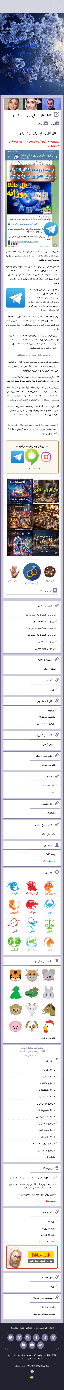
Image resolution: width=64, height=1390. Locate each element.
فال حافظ (51, 1221)
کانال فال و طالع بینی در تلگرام (32, 115)
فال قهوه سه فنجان (47, 716)
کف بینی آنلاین (49, 744)
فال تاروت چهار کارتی (46, 1103)
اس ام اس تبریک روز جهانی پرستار (40, 628)
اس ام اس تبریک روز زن (45, 648)
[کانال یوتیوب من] (32, 1345)
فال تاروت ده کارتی (47, 1130)
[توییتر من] (10, 1338)
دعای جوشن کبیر (48, 785)
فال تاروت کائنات (47, 1083)
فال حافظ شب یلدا (47, 1235)
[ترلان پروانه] (32, 105)
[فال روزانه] (20, 492)
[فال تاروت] (46, 492)
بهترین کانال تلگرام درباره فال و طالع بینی (20, 45)
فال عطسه (50, 1286)
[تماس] (19, 1338)
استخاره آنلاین (49, 668)
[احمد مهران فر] (51, 105)
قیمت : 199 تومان (32, 1052)
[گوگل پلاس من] (40, 1345)
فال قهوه (51, 710)
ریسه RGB (50, 854)
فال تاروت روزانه (48, 1069)
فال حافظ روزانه (48, 1228)
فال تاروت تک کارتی (46, 1090)
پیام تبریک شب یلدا (47, 1241)
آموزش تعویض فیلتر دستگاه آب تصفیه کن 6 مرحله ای (32, 1177)
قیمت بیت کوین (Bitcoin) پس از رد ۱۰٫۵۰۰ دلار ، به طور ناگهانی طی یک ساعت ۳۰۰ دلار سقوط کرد (33, 1186)
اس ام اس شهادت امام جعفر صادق (40, 614)
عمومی (41, 590)
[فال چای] (46, 544)
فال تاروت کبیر (48, 1076)
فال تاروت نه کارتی (47, 1123)
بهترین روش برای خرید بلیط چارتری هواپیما (37, 1194)
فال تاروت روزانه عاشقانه (44, 1143)
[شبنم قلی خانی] (13, 105)
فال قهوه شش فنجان (46, 723)
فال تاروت (51, 1156)
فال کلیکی (51, 813)
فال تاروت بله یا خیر (46, 1150)
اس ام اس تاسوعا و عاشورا (43, 621)
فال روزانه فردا (48, 1307)
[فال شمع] (20, 518)
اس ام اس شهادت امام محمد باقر (41, 634)
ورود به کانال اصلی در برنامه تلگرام (32, 355)
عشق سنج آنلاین (48, 833)
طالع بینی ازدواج (48, 764)
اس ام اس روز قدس (46, 641)
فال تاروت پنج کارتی (46, 1110)
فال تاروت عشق (48, 1136)
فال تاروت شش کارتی (45, 1116)
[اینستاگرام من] (27, 1338)
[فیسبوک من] (36, 1338)
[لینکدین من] (23, 1345)
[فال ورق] (20, 544)
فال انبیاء (51, 689)
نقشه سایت (20, 1365)
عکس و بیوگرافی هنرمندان (43, 1313)
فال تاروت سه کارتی (46, 1096)
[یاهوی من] (53, 1338)
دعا (53, 792)
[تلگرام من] (45, 1338)
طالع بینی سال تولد (47, 1038)
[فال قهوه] (46, 518)
